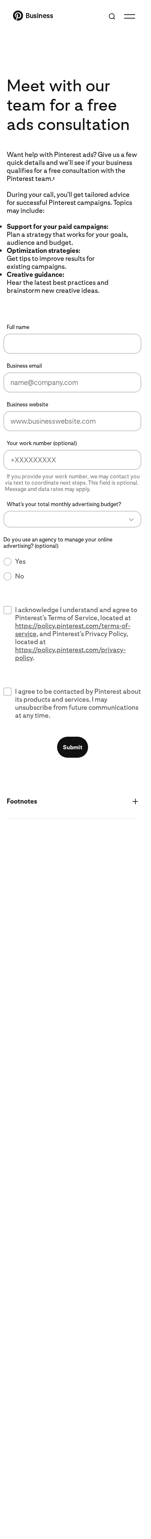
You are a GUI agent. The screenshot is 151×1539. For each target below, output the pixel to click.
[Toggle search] (112, 16)
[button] (72, 519)
